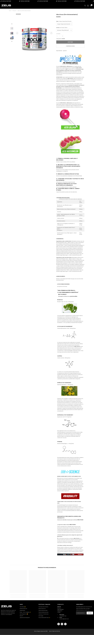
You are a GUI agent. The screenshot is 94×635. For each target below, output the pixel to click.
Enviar (90, 613)
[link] (18, 595)
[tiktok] (62, 624)
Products (14, 10)
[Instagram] (58, 624)
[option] (34, 33)
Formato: (61, 27)
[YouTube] (65, 624)
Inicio (10, 10)
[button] (17, 33)
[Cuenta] (88, 5)
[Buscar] (85, 5)
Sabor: (63, 21)
